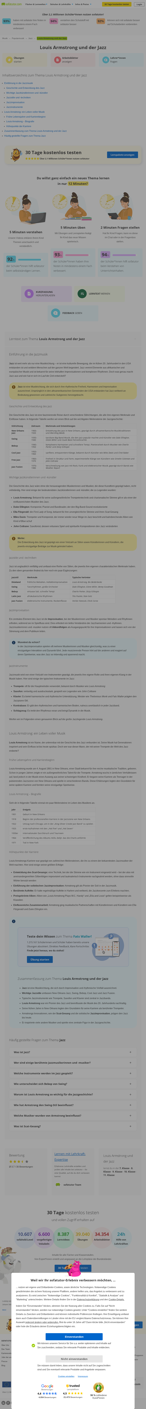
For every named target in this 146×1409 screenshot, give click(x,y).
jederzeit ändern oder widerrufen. (42, 1322)
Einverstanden (74, 1336)
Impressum (83, 1376)
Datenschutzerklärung (88, 1299)
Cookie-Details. (116, 1299)
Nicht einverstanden (74, 1359)
